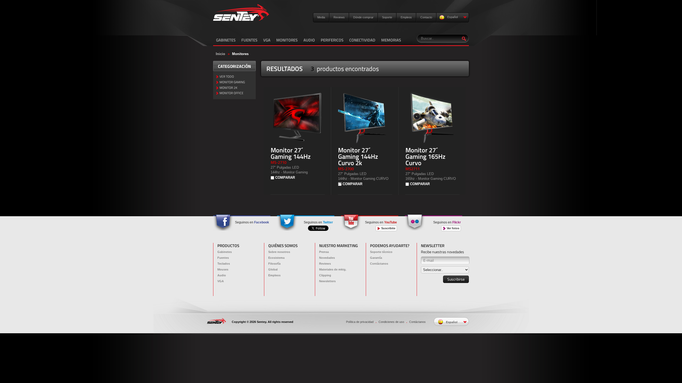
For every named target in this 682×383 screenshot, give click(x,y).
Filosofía (274, 263)
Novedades (327, 257)
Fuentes (223, 257)
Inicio (220, 54)
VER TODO (227, 76)
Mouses (222, 269)
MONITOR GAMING (232, 82)
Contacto (426, 17)
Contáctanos (379, 263)
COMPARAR (285, 178)
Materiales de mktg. (332, 269)
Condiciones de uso (391, 321)
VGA (266, 40)
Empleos (406, 17)
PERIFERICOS (332, 40)
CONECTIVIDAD (362, 40)
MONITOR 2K (228, 88)
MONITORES (287, 40)
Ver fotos (452, 228)
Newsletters (327, 281)
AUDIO (309, 40)
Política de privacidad (360, 321)
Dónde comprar (363, 17)
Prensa (324, 251)
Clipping (325, 275)
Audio (221, 275)
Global (273, 269)
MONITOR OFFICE (231, 93)
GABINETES (226, 40)
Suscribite (387, 228)
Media (321, 17)
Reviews (339, 17)
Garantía (376, 257)
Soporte (387, 17)
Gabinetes (224, 251)
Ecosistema (276, 257)
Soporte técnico (381, 251)
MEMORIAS (391, 40)
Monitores (240, 54)
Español (452, 17)
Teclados (223, 263)
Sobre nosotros (279, 251)
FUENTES (249, 40)
